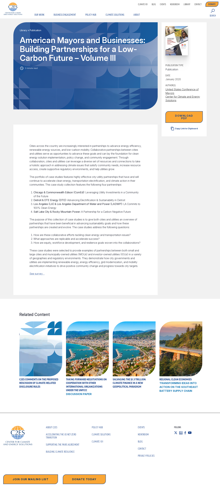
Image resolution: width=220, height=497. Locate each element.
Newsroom (175, 4)
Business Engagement (65, 14)
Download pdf (184, 117)
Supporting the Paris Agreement (62, 444)
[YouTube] (191, 432)
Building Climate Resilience (60, 451)
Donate (212, 4)
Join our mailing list (31, 479)
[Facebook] (186, 432)
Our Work (39, 14)
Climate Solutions (115, 14)
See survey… (37, 273)
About (137, 14)
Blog (154, 4)
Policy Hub (90, 14)
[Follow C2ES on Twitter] (176, 432)
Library (187, 4)
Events (163, 4)
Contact (197, 4)
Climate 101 (143, 4)
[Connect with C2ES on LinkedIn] (181, 432)
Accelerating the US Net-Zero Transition (61, 436)
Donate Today (84, 479)
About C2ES (51, 427)
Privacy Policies (146, 455)
